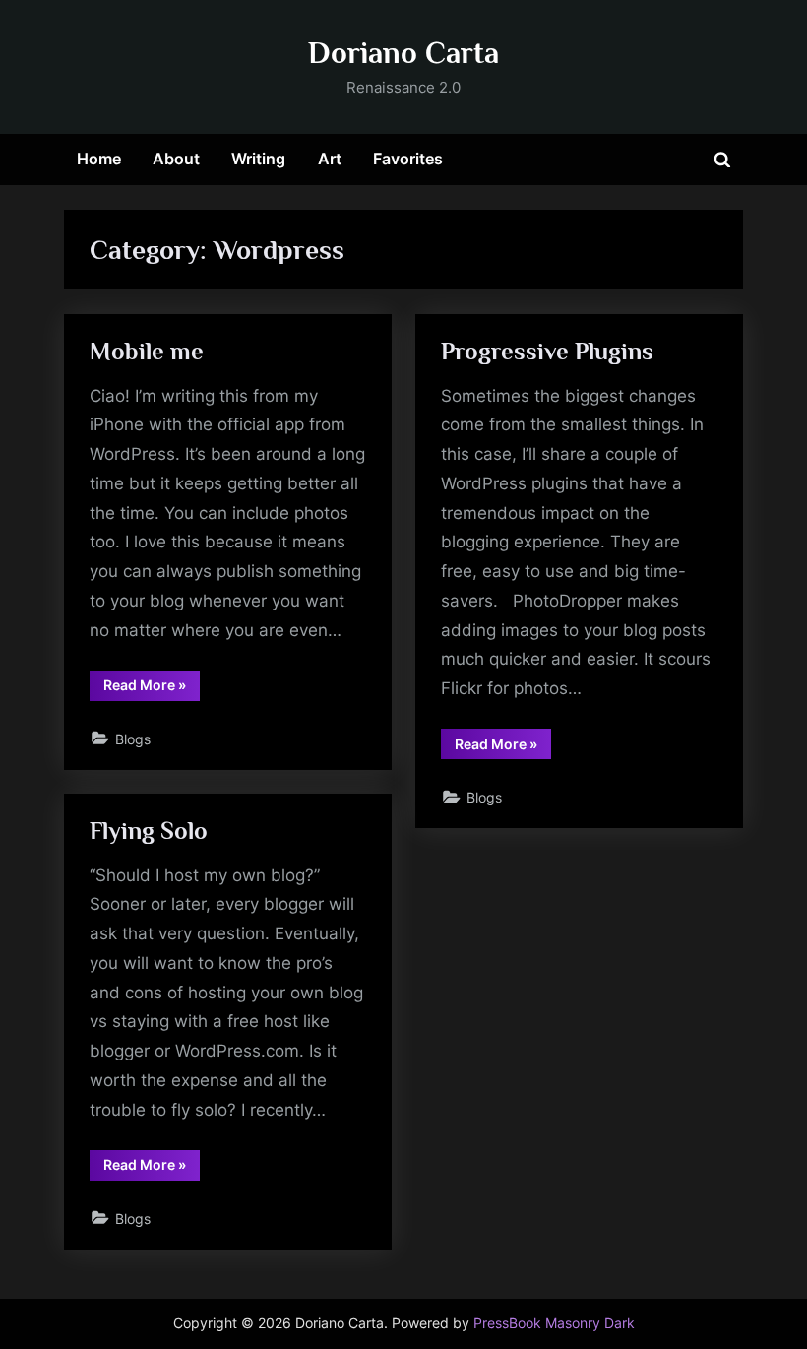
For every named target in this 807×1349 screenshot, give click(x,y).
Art (329, 158)
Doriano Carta (403, 52)
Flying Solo (149, 830)
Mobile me (147, 351)
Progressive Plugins (547, 351)
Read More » (151, 688)
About (176, 158)
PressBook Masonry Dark (554, 1323)
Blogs (133, 739)
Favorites (408, 158)
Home (99, 158)
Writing (258, 158)
